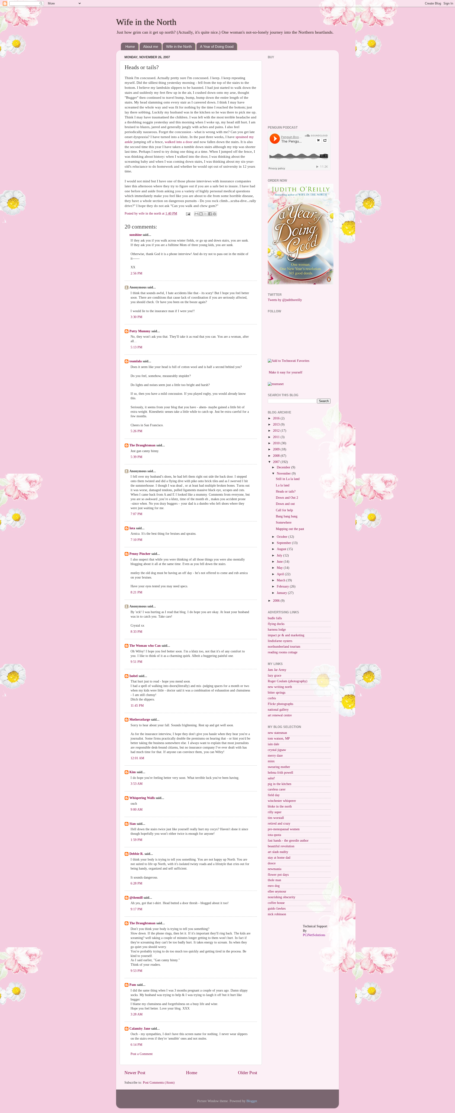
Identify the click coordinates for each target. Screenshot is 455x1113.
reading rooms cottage (282, 652)
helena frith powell (280, 772)
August (282, 549)
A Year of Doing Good (216, 47)
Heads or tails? (286, 491)
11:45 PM (137, 705)
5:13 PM (136, 347)
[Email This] (196, 213)
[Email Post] (187, 213)
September (284, 543)
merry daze (275, 755)
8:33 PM (136, 631)
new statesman (277, 733)
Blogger (251, 1101)
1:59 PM (136, 840)
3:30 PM (136, 317)
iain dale (273, 744)
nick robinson (277, 914)
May (280, 568)
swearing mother (279, 767)
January (282, 593)
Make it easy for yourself (285, 372)
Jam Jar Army (277, 670)
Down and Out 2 (287, 497)
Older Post (247, 1072)
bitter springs (276, 692)
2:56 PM (136, 273)
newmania (274, 869)
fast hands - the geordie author (288, 840)
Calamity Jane (139, 1028)
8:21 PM (136, 592)
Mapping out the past (290, 529)
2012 (277, 430)
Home (130, 47)
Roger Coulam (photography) (287, 681)
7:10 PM (136, 540)
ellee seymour (277, 891)
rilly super (275, 812)
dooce (272, 863)
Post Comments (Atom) (159, 1082)
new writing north (280, 687)
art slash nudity (278, 852)
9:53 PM (136, 971)
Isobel (133, 676)
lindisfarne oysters (280, 641)
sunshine (135, 235)
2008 (277, 456)
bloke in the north (280, 806)
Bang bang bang (286, 516)
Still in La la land (288, 479)
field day (274, 795)
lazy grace (274, 675)
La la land (282, 485)
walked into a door (179, 142)
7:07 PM (136, 514)
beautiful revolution (281, 846)
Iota (132, 528)
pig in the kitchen (279, 784)
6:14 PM (136, 1044)
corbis (272, 698)
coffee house (276, 903)
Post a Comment (142, 1054)
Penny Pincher (139, 554)
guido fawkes (277, 908)
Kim (132, 772)
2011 (277, 437)
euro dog (274, 886)
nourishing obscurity (281, 897)
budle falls (275, 618)
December (284, 467)
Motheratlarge (139, 719)
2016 (277, 418)
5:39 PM (136, 457)
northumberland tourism (284, 646)
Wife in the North (146, 22)
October (282, 537)
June (280, 561)
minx (271, 761)
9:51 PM (136, 662)
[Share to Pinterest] (214, 213)
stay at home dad (279, 857)
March (281, 580)
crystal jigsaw (277, 750)
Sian (132, 824)
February (283, 586)
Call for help (284, 510)
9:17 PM (136, 909)
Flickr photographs (280, 704)
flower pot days (278, 874)
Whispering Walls (142, 798)
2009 (277, 449)
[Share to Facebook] (210, 213)
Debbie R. (136, 854)
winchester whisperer (282, 801)
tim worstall (276, 818)
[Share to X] (205, 213)
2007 (277, 462)
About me (150, 47)
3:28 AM (136, 1014)
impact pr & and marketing (286, 635)
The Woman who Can (145, 645)
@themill (136, 897)
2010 (277, 443)
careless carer (277, 789)
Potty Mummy (139, 331)
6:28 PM (136, 883)
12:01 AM (137, 758)
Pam (132, 985)
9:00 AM (136, 809)
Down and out (285, 504)
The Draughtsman (142, 445)
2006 (277, 600)
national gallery (278, 709)
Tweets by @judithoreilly (285, 300)
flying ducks (276, 624)
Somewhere (283, 522)
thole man (274, 880)
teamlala (135, 361)
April (281, 574)
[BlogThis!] (201, 213)
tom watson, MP (279, 738)
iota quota (274, 835)
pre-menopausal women (284, 829)
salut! (271, 778)
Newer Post (134, 1072)
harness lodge (277, 629)
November (284, 473)
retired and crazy (279, 823)
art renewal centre (280, 715)
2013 (277, 424)
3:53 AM (136, 783)
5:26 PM (136, 431)
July (280, 555)
